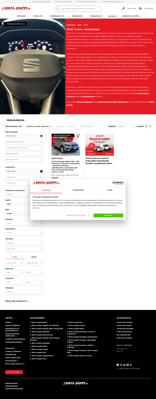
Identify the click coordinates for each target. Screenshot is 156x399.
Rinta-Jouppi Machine (14, 364)
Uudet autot (11, 183)
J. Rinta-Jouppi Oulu (38, 359)
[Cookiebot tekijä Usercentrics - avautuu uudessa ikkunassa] (114, 183)
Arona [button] (73, 126)
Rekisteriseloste (11, 383)
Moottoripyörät (12, 153)
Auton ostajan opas (12, 358)
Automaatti (11, 249)
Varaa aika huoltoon (124, 338)
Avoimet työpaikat (12, 325)
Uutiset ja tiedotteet (13, 351)
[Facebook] (118, 365)
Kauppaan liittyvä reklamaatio (12, 335)
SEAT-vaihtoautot (85, 102)
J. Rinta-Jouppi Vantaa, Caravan (79, 356)
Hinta (15, 257)
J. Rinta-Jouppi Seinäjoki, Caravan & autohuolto (81, 333)
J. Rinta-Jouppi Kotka (38, 346)
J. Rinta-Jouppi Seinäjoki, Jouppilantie (82, 337)
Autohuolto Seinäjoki (125, 329)
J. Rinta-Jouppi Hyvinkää (39, 332)
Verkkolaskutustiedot (13, 342)
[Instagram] (121, 365)
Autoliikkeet (37, 318)
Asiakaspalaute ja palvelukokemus (12, 330)
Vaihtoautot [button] (89, 126)
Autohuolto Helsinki (124, 322)
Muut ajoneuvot (12, 159)
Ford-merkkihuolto (124, 332)
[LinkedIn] (124, 365)
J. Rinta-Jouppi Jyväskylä (40, 343)
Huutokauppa (11, 361)
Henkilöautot (11, 136)
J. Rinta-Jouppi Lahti (38, 352)
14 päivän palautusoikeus (15, 339)
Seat (79, 25)
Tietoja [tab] (109, 190)
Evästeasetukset (11, 386)
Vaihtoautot (71, 25)
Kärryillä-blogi (10, 354)
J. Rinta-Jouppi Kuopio (39, 349)
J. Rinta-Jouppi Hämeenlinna (41, 335)
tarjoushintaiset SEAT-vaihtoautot (113, 102)
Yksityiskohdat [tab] (78, 190)
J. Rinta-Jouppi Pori (74, 322)
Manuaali (10, 243)
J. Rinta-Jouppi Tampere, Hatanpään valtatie (81, 341)
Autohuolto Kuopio (124, 325)
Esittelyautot (11, 177)
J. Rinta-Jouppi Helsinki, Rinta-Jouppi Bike (46, 329)
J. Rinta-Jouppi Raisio (75, 329)
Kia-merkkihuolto (123, 335)
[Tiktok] (131, 365)
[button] (17, 301)
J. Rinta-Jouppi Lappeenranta (41, 356)
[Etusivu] (16, 8)
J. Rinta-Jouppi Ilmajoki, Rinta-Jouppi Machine (44, 339)
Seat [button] (61, 126)
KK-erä (34, 257)
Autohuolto (124, 318)
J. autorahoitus (141, 93)
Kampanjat (9, 348)
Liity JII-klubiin (13, 372)
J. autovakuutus (87, 96)
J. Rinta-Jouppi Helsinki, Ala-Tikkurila (44, 325)
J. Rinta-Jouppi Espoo (38, 322)
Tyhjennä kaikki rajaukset (40, 126)
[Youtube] (128, 365)
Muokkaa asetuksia (76, 215)
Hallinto (8, 322)
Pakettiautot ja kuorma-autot (17, 148)
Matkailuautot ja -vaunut (15, 142)
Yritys (8, 318)
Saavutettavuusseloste (14, 389)
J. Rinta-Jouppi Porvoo (76, 325)
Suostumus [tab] (46, 190)
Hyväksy (108, 215)
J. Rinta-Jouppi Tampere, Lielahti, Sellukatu (80, 346)
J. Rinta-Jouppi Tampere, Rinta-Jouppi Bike (82, 351)
